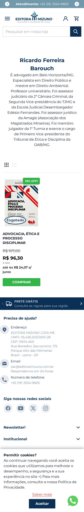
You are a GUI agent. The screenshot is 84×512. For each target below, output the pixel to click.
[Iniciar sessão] (65, 18)
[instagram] (45, 408)
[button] (7, 18)
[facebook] (8, 408)
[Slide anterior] (2, 303)
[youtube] (20, 408)
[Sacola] (75, 18)
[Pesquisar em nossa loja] (75, 31)
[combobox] (42, 31)
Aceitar (42, 503)
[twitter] (33, 408)
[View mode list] (14, 165)
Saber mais (42, 494)
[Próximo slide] (81, 303)
